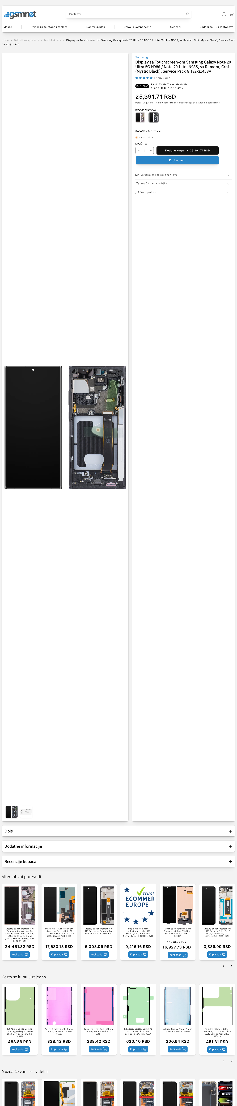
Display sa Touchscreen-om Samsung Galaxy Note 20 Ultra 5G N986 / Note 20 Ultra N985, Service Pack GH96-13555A (59, 933)
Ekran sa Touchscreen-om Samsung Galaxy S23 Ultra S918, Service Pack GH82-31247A (177, 932)
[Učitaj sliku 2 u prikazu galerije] (26, 812)
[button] (231, 14)
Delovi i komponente (26, 40)
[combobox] (129, 14)
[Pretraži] (188, 14)
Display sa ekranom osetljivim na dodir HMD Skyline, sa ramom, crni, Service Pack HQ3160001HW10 (138, 932)
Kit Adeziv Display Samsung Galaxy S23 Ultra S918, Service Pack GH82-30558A (138, 1031)
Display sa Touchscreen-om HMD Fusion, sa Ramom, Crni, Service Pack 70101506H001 (99, 931)
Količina (141, 143)
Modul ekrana (52, 40)
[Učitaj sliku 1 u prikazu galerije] (12, 812)
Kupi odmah (177, 160)
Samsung (141, 57)
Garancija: (142, 131)
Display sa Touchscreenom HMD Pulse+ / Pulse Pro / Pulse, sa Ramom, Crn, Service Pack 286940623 (217, 932)
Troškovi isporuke (163, 102)
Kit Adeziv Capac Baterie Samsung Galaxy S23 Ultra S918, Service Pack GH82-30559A (19, 1033)
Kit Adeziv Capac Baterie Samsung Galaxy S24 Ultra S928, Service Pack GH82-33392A (217, 1033)
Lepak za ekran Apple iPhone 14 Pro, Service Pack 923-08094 (98, 1031)
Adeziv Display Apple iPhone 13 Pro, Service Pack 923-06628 (59, 1031)
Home (5, 40)
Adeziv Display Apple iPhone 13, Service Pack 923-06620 (177, 1030)
